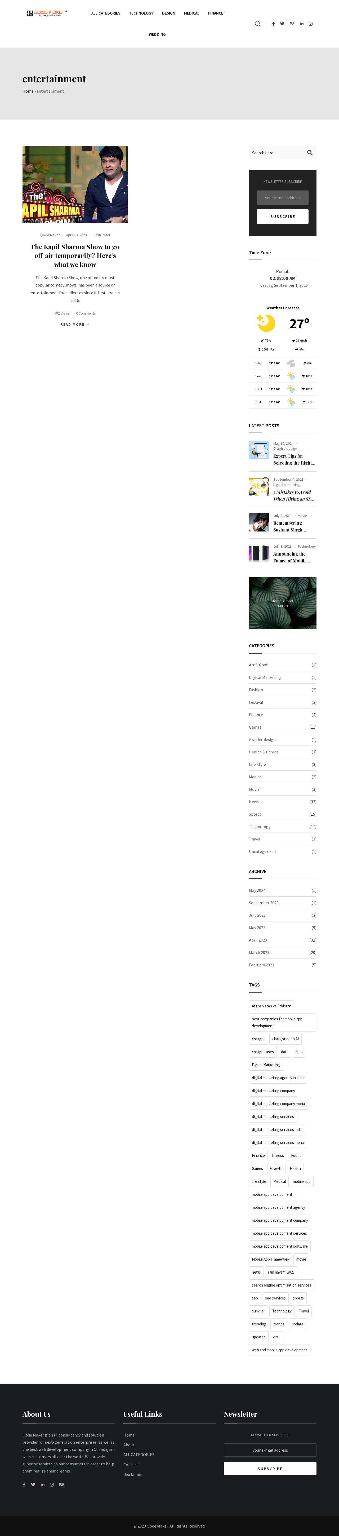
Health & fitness (264, 752)
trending (259, 1323)
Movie (302, 515)
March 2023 (259, 952)
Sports (255, 814)
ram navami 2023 (281, 1272)
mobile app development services (279, 1233)
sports (298, 1298)
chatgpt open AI (285, 1038)
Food (295, 1155)
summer (258, 1311)
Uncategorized (262, 851)
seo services (275, 1298)
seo (255, 1298)
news (256, 1272)
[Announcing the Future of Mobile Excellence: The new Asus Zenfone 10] (259, 553)
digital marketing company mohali (279, 1103)
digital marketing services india (277, 1129)
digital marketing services (273, 1116)
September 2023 (264, 902)
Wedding (157, 34)
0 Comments (86, 313)
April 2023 (258, 940)
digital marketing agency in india (278, 1077)
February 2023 (261, 964)
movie (301, 1259)
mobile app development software (280, 1246)
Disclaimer (133, 1474)
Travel (254, 839)
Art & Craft (258, 664)
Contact (130, 1464)
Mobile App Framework (270, 1259)
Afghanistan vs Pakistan (271, 1005)
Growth (276, 1168)
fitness (278, 1155)
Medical (191, 13)
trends (278, 1323)
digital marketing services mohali (278, 1142)
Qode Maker (50, 235)
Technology (141, 13)
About (129, 1444)
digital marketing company (273, 1090)
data (284, 1051)
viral (276, 1336)
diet (299, 1051)
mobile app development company (280, 1220)
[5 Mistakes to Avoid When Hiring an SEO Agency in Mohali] (259, 486)
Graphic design (285, 448)
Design (168, 13)
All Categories (105, 13)
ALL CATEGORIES (138, 1454)
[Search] (258, 24)
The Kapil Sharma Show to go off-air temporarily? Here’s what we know (75, 255)
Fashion (256, 689)
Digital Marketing (286, 484)
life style (259, 1181)
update (298, 1323)
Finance (215, 13)
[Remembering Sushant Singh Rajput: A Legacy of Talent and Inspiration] (259, 522)
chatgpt (258, 1038)
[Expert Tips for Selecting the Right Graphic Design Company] (259, 450)
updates (259, 1336)
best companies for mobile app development (277, 1022)
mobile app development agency (278, 1207)
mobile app (302, 1181)
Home (28, 91)
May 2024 (257, 890)
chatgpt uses (263, 1051)
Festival (256, 702)
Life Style (257, 764)
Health (295, 1168)
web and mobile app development (279, 1349)
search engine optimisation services (281, 1285)
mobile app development (272, 1194)
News (254, 801)
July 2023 (257, 915)
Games (255, 727)
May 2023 (257, 927)
